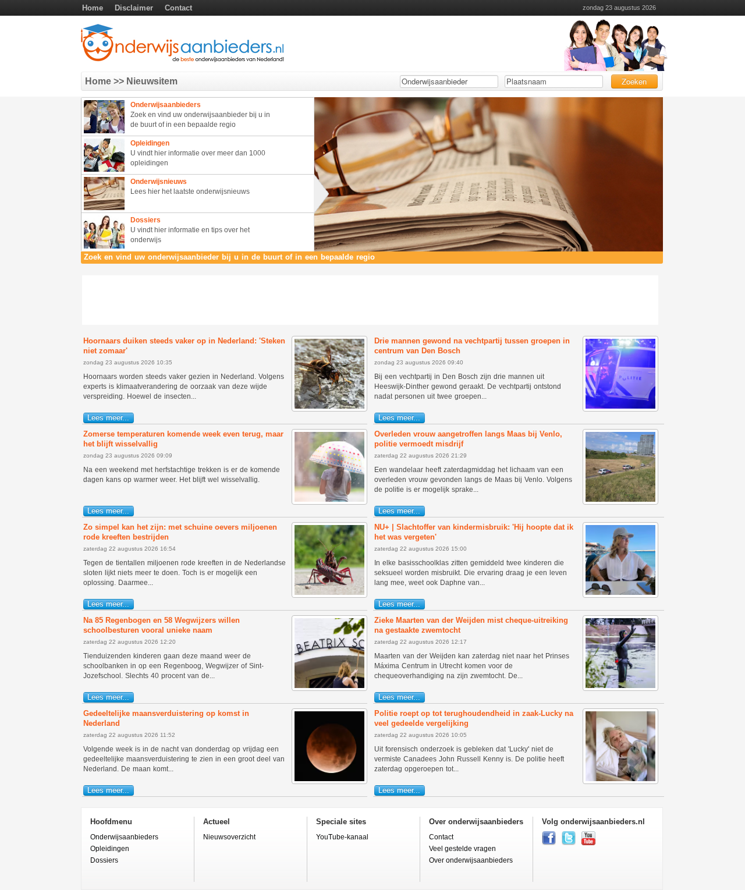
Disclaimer (134, 7)
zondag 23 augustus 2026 (619, 8)
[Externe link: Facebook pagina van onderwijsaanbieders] (549, 843)
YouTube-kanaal (342, 837)
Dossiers (104, 860)
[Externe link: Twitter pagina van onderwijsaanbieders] (569, 843)
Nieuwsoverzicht (229, 837)
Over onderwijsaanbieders (471, 860)
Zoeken (634, 81)
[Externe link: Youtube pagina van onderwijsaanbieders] (588, 843)
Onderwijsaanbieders (124, 837)
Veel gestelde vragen (462, 849)
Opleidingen (109, 849)
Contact (178, 7)
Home (92, 7)
